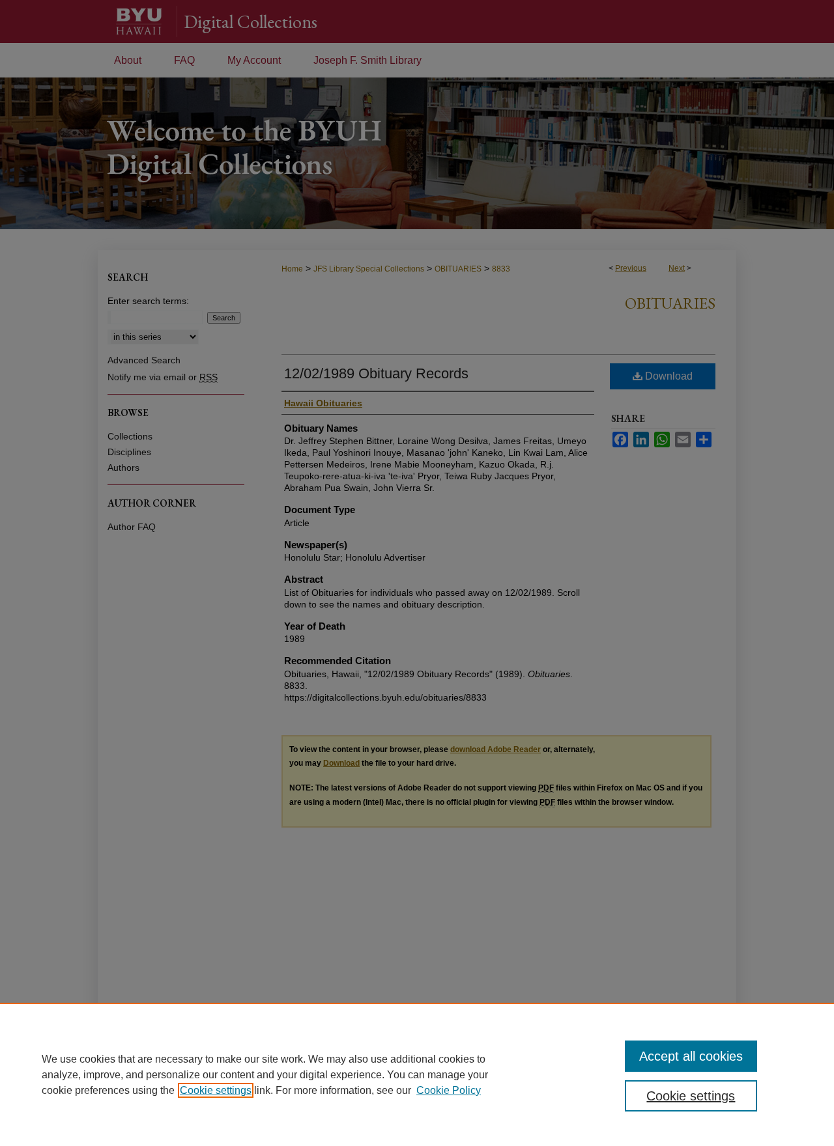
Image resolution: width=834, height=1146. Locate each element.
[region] (417, 1074)
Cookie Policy (448, 1090)
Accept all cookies (691, 1056)
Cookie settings (216, 1090)
